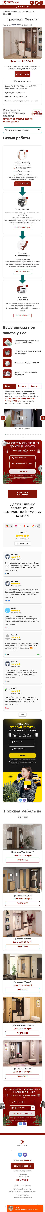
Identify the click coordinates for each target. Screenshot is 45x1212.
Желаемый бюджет (24, 463)
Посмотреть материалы (22, 494)
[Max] (24, 800)
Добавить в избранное (22, 1185)
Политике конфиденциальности (23, 477)
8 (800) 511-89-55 (23, 168)
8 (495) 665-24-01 (23, 171)
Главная (7, 12)
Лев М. (13, 608)
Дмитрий (14, 581)
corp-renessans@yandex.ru (22, 1171)
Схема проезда (22, 1180)
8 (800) (22, 1160)
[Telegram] (20, 800)
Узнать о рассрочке (22, 271)
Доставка (22, 386)
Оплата (34, 386)
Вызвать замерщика (22, 227)
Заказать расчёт (22, 74)
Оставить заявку (22, 183)
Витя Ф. (14, 688)
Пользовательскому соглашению (17, 478)
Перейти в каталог (22, 315)
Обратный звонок (22, 1166)
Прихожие (18, 12)
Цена (7, 386)
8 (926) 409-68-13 (23, 175)
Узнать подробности (37, 113)
